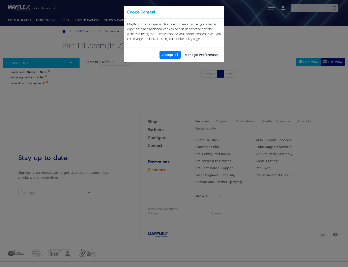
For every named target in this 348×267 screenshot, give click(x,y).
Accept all (170, 54)
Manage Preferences (201, 54)
